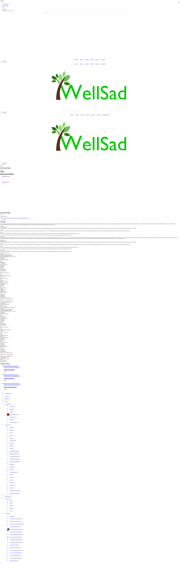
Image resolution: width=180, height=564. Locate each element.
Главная (76, 59)
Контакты (97, 59)
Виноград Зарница (9, 369)
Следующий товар (5, 182)
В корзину (2, 171)
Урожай (92, 59)
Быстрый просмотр (14, 365)
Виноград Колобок (9, 378)
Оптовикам (103, 59)
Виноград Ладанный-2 (10, 387)
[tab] (91, 219)
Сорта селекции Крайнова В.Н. (13, 367)
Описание (4, 219)
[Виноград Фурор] (4, 187)
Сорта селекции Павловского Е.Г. (23, 218)
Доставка (87, 59)
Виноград (14, 218)
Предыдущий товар (6, 176)
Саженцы (81, 59)
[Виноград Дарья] (4, 181)
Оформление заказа (106, 114)
